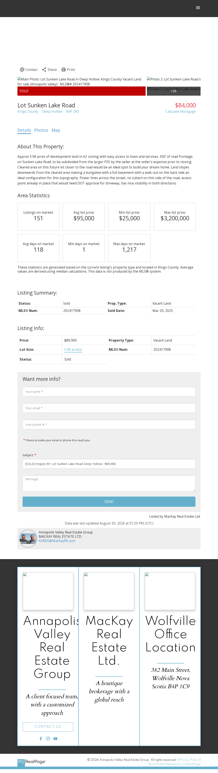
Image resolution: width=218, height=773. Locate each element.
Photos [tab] (41, 130)
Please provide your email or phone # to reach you (57, 440)
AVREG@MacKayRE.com (57, 540)
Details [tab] (24, 130)
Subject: (28, 455)
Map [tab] (56, 130)
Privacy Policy (189, 759)
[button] (48, 727)
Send (109, 501)
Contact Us (48, 727)
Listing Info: (30, 328)
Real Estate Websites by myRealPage (174, 764)
